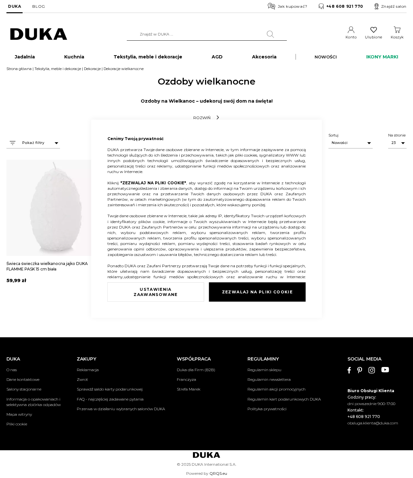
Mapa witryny (19, 414)
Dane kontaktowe (22, 379)
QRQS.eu (218, 473)
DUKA (14, 6)
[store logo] (38, 34)
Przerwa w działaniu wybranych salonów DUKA (121, 408)
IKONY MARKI (382, 57)
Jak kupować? (292, 6)
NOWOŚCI (326, 56)
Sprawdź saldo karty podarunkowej (110, 389)
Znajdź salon (394, 6)
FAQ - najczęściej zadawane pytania (110, 399)
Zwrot (82, 379)
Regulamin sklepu (264, 369)
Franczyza (186, 379)
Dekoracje (92, 68)
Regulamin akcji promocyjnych (276, 389)
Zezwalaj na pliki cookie (257, 292)
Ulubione (373, 37)
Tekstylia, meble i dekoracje (58, 68)
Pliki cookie (16, 424)
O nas (11, 369)
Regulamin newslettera (269, 379)
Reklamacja (88, 369)
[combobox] (207, 34)
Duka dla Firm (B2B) (196, 369)
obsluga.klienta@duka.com (373, 423)
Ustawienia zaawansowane (155, 292)
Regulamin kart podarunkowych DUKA (284, 399)
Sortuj (333, 135)
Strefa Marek (188, 389)
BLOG (38, 6)
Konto (351, 37)
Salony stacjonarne (23, 389)
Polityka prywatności (267, 408)
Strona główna (19, 68)
